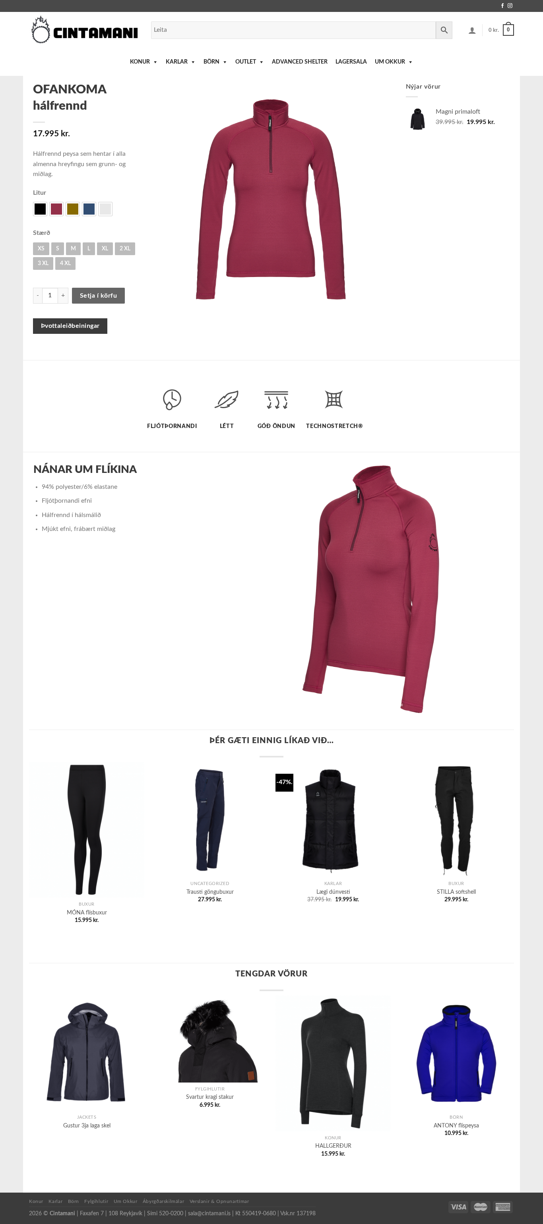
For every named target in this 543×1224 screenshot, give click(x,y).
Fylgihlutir (96, 1201)
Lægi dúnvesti (333, 892)
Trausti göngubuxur (210, 892)
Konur (140, 62)
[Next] (504, 583)
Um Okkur (390, 62)
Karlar (177, 62)
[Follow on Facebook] (502, 6)
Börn (211, 62)
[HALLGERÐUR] (333, 1063)
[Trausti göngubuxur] (210, 819)
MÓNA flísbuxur (87, 913)
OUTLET (245, 62)
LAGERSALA (351, 62)
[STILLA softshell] (456, 819)
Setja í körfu (98, 295)
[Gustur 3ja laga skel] (86, 1053)
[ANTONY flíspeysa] (456, 1053)
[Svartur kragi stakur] (210, 1039)
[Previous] (246, 583)
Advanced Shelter (300, 62)
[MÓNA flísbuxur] (86, 830)
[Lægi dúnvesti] (333, 819)
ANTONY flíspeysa (456, 1126)
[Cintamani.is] (84, 30)
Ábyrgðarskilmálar (163, 1201)
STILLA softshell (456, 892)
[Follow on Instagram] (510, 6)
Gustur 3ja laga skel (87, 1126)
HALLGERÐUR (333, 1146)
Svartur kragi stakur (210, 1097)
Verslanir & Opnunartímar (219, 1201)
